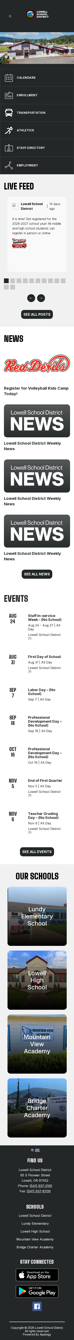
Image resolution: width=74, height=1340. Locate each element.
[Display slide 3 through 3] (19, 280)
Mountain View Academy (35, 1239)
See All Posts (37, 314)
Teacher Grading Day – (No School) (43, 816)
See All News (37, 574)
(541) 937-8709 (39, 1191)
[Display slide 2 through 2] (12, 280)
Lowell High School (35, 1231)
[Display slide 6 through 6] (38, 280)
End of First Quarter (45, 780)
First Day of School (44, 657)
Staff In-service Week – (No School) (45, 618)
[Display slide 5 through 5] (31, 280)
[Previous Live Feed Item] (31, 298)
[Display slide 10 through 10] (63, 280)
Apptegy (45, 1334)
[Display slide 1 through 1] (6, 280)
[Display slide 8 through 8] (50, 280)
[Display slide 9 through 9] (56, 280)
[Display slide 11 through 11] (6, 287)
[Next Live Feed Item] (41, 298)
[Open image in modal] (19, 243)
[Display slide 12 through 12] (12, 287)
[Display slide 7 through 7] (44, 280)
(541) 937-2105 (41, 1186)
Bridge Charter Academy (35, 1247)
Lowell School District (35, 1216)
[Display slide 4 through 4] (25, 280)
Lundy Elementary (35, 1223)
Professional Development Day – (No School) (45, 721)
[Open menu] (10, 16)
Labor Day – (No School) (41, 692)
